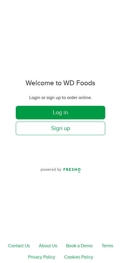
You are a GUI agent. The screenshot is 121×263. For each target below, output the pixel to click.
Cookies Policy (78, 257)
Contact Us (19, 246)
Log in (60, 112)
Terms (107, 246)
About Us (48, 246)
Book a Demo (79, 246)
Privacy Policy (41, 257)
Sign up (60, 128)
